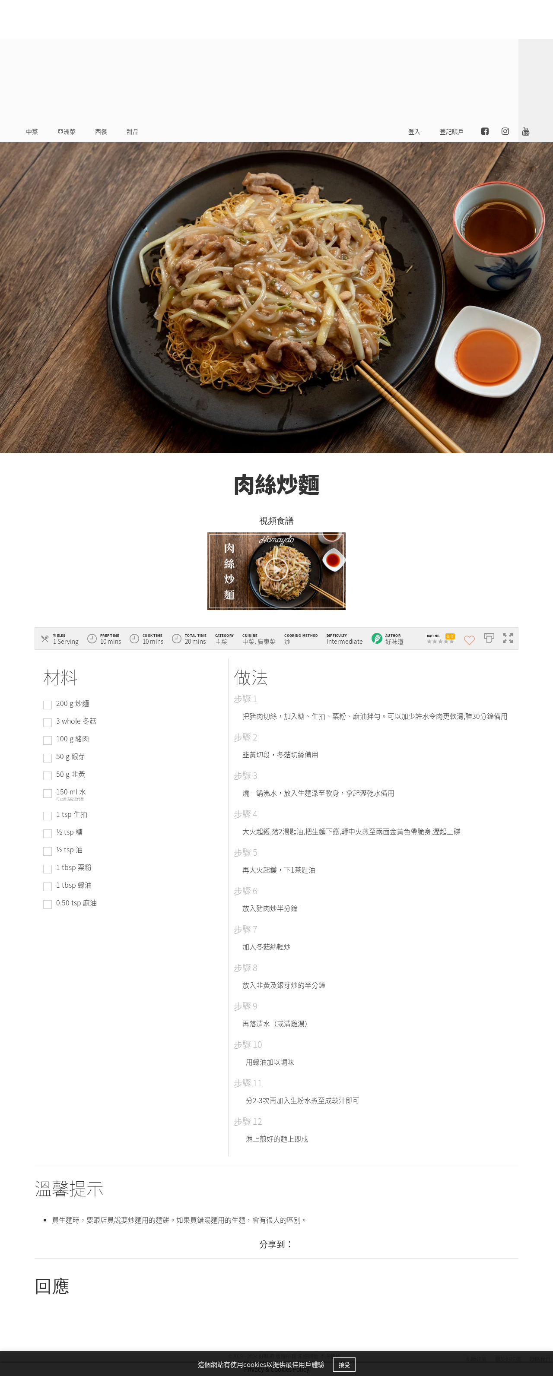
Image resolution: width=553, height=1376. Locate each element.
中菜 (248, 641)
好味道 (394, 641)
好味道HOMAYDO (49, 19)
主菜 (221, 641)
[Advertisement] (363, 60)
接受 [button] (344, 1364)
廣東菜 (266, 641)
